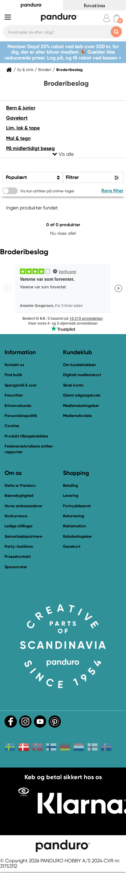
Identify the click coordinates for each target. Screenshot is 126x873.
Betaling (70, 485)
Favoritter (14, 395)
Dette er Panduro (20, 485)
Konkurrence (16, 516)
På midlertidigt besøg (30, 148)
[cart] (116, 18)
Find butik (13, 374)
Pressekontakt (18, 556)
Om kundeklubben (79, 364)
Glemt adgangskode (81, 395)
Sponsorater (16, 567)
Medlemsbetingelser (81, 405)
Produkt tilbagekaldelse (26, 436)
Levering (70, 495)
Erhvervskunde (18, 405)
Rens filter (112, 191)
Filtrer (72, 177)
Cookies (12, 426)
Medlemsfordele (77, 415)
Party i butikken (19, 546)
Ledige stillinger (19, 526)
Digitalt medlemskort (82, 374)
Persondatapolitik (21, 415)
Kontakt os (14, 364)
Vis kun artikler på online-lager (47, 191)
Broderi (44, 70)
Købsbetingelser (77, 536)
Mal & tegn (18, 138)
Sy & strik (25, 70)
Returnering (73, 516)
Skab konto (73, 385)
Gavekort (17, 118)
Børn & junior (20, 108)
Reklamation (74, 526)
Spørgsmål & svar (21, 385)
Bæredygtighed (19, 495)
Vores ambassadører (24, 506)
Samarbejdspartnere (23, 536)
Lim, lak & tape (23, 128)
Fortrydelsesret (77, 506)
